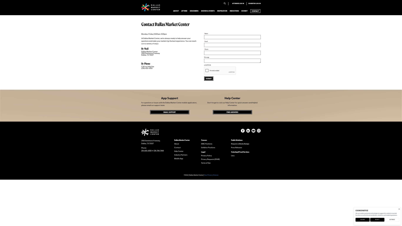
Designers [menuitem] (194, 11)
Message (206, 57)
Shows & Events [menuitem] (208, 11)
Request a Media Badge (240, 144)
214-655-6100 (146, 151)
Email (206, 41)
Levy (233, 156)
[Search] (225, 3)
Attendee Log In (238, 3)
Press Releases (236, 148)
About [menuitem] (176, 11)
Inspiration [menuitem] (222, 11)
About (176, 144)
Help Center (178, 151)
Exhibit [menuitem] (244, 11)
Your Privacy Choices (211, 175)
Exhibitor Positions (208, 148)
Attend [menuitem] (184, 11)
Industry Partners (180, 155)
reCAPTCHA (207, 65)
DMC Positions (206, 144)
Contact (177, 148)
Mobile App (178, 159)
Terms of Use (206, 163)
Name (206, 33)
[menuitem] (255, 11)
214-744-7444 (159, 151)
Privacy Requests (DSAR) (210, 159)
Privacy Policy (206, 156)
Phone (206, 49)
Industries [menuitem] (234, 11)
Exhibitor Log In (254, 3)
